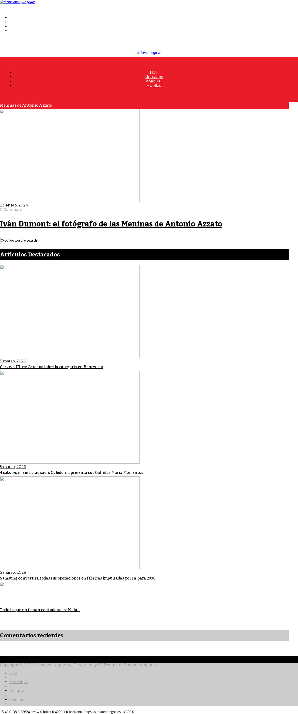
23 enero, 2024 (14, 205)
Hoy (13, 17)
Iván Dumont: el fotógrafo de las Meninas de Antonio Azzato (111, 224)
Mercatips (18, 22)
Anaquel (17, 26)
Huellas (16, 31)
